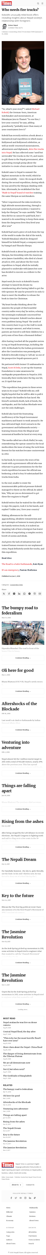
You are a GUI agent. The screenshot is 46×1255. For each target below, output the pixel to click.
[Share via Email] (40, 594)
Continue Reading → (23, 658)
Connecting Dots (15, 28)
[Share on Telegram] (29, 594)
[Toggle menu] (42, 3)
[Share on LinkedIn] (19, 594)
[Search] (38, 3)
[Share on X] (4, 594)
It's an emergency (10, 570)
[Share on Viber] (35, 594)
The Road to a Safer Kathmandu (17, 564)
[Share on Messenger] (14, 594)
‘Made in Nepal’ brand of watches (17, 192)
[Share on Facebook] (9, 594)
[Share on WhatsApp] (24, 594)
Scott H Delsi (14, 367)
